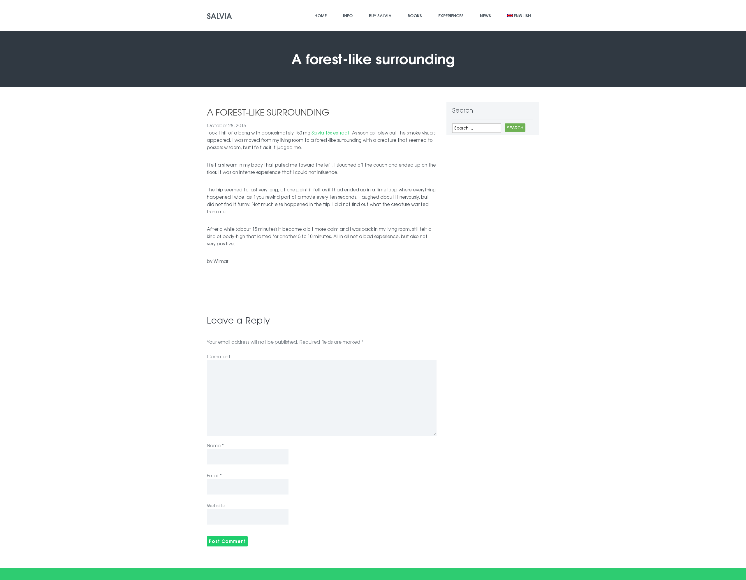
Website (216, 505)
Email (214, 475)
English (522, 15)
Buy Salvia (380, 15)
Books (415, 15)
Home (320, 15)
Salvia (219, 15)
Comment (219, 356)
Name (215, 445)
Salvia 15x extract (330, 133)
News (485, 15)
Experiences (451, 15)
